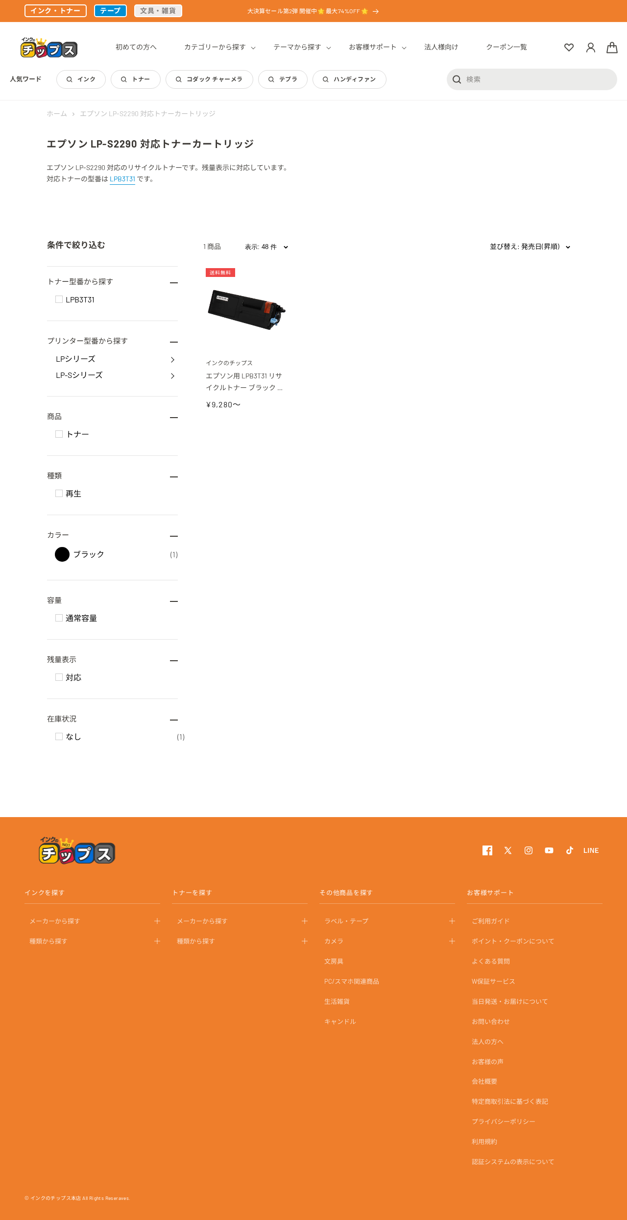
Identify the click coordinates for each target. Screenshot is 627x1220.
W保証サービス (493, 981)
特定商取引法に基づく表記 (510, 1101)
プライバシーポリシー (503, 1121)
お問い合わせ (491, 1021)
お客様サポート (490, 892)
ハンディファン (355, 78)
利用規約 (484, 1141)
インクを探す (44, 892)
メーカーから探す (54, 921)
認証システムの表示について (513, 1162)
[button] (215, 47)
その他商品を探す (346, 892)
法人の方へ (488, 1041)
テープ (110, 10)
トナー (141, 78)
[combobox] (532, 79)
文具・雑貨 (158, 10)
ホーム (57, 113)
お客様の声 (488, 1061)
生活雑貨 (337, 1001)
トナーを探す (192, 892)
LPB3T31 (122, 178)
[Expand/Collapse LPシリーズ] (172, 359)
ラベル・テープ (346, 921)
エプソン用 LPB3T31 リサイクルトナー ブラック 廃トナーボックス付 (245, 383)
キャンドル (340, 1021)
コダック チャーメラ (215, 78)
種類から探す (48, 941)
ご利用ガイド (491, 921)
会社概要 (484, 1081)
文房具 (333, 961)
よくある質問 (491, 961)
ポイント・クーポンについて (513, 941)
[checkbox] (59, 299)
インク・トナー (55, 10)
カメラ (333, 941)
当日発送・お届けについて (510, 1001)
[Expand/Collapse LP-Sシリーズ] (172, 375)
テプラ (288, 78)
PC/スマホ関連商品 (351, 981)
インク (86, 78)
